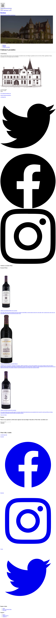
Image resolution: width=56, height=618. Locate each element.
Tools (11, 8)
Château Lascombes (6, 47)
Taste (9, 8)
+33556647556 (3, 97)
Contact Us (5, 616)
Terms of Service (5, 615)
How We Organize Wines (7, 609)
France (10, 10)
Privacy (4, 614)
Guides (4, 8)
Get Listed (4, 610)
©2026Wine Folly (3, 434)
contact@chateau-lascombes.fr (5, 95)
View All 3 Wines (3, 414)
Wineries (4, 46)
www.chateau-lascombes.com (5, 93)
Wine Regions (6, 10)
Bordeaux (3, 12)
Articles (1, 8)
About (4, 608)
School (7, 8)
